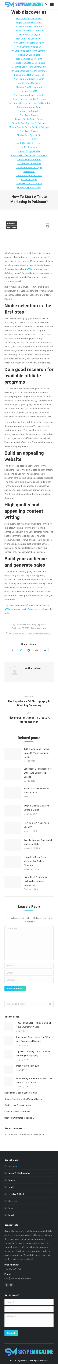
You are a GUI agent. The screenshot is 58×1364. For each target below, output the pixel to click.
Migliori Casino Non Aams (29, 22)
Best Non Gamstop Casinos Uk (19, 1117)
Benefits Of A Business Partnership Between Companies (35, 881)
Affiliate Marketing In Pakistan (39, 633)
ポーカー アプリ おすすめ (29, 183)
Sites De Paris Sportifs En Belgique (29, 123)
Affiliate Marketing (19, 633)
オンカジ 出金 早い (29, 139)
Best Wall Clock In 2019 (27, 1065)
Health (11, 1187)
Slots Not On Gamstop (29, 111)
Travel (11, 1215)
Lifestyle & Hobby (16, 1194)
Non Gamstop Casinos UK (29, 18)
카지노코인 (29, 171)
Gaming (11, 1180)
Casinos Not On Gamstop (17, 1111)
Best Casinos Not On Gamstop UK (29, 67)
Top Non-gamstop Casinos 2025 (29, 63)
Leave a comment (38, 628)
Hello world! (39, 1134)
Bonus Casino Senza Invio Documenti (29, 155)
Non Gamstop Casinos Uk (29, 59)
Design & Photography (19, 1173)
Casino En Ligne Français (29, 163)
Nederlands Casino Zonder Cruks (20, 1092)
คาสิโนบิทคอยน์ (29, 147)
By (42, 624)
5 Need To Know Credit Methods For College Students (35, 861)
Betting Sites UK (29, 91)
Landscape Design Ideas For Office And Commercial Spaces (37, 772)
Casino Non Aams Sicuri (29, 107)
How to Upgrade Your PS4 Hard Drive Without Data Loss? (34, 1080)
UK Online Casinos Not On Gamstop (29, 50)
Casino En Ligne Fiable (29, 54)
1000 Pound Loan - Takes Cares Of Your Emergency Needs (36, 753)
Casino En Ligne (29, 179)
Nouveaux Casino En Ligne (29, 167)
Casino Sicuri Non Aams (29, 159)
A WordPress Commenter (17, 1134)
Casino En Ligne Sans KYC (29, 175)
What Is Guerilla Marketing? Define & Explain (37, 807)
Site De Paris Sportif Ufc (29, 135)
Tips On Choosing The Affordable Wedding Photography (33, 1053)
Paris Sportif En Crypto (29, 34)
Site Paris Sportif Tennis (29, 187)
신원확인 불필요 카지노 (29, 143)
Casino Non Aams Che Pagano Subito (23, 1099)
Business (11, 223)
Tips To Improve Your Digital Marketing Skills (38, 842)
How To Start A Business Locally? (36, 825)
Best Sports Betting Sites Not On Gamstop (29, 103)
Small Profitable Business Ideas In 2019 (36, 790)
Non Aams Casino (29, 115)
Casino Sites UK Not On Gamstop (29, 99)
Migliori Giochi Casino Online (29, 119)
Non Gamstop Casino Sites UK (29, 42)
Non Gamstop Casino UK (29, 46)
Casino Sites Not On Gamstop (29, 30)
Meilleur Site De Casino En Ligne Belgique (29, 127)
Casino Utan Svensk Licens (17, 1105)
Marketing (11, 227)
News (10, 1208)
